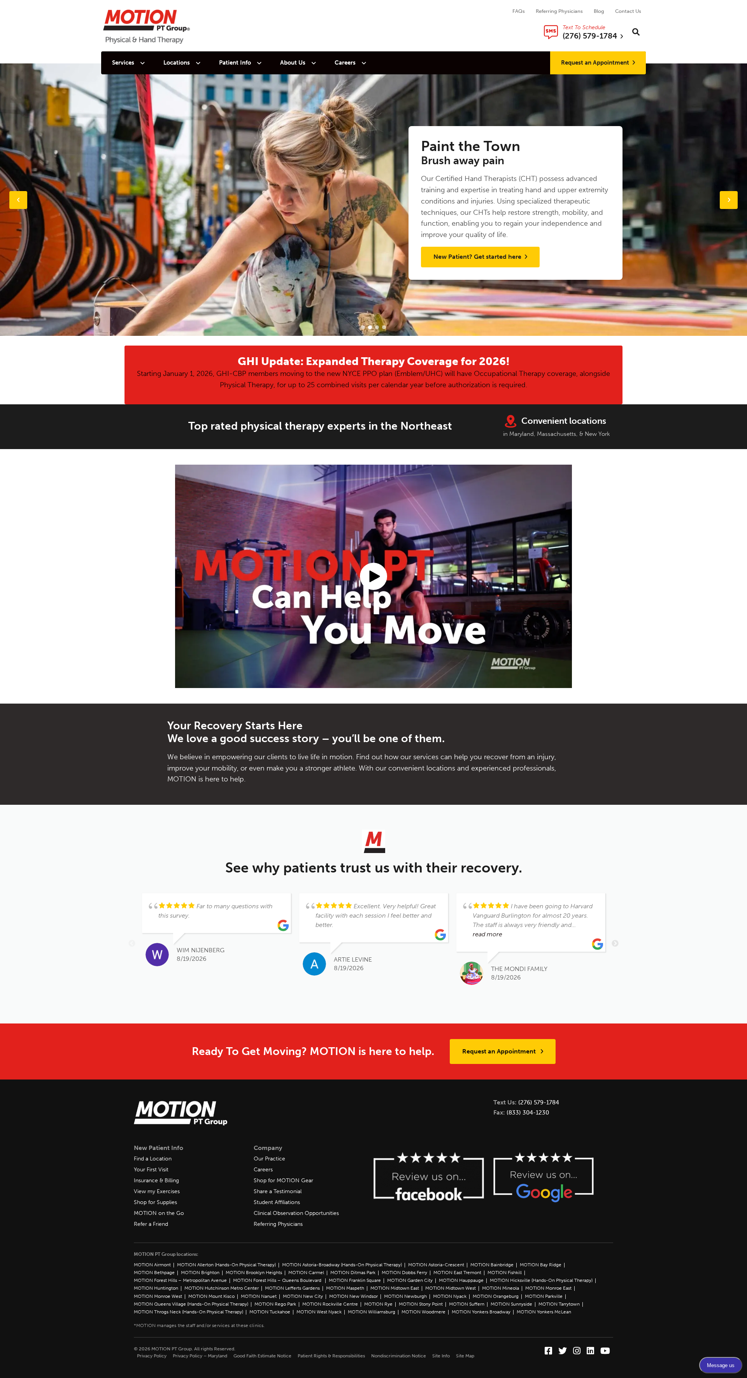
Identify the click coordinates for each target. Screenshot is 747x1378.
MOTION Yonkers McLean (544, 1312)
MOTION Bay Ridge (540, 1264)
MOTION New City (303, 1296)
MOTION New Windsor (353, 1296)
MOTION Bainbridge (492, 1264)
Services (123, 62)
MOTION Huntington (156, 1288)
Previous (132, 944)
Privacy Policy (152, 1356)
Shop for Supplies (155, 1202)
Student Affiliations (277, 1202)
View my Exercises (157, 1191)
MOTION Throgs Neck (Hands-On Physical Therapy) (188, 1312)
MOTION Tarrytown (559, 1304)
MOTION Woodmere (423, 1312)
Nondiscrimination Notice (398, 1356)
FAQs (518, 11)
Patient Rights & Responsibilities (331, 1356)
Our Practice (269, 1158)
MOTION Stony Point (421, 1304)
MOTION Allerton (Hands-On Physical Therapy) (226, 1264)
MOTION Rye (378, 1304)
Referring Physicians (559, 11)
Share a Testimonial (278, 1191)
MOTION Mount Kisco (211, 1296)
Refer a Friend (151, 1224)
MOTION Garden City (410, 1280)
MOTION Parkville (544, 1296)
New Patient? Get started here (478, 256)
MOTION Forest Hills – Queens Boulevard (278, 1280)
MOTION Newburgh (405, 1296)
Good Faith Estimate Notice (262, 1356)
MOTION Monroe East (548, 1288)
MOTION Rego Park (275, 1304)
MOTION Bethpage (154, 1272)
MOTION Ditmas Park (352, 1272)
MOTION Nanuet (259, 1296)
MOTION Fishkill (504, 1272)
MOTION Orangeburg (496, 1296)
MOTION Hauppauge (461, 1280)
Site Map (465, 1356)
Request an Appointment (595, 62)
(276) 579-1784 (538, 1102)
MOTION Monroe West (158, 1296)
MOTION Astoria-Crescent (436, 1264)
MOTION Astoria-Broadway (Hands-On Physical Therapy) (342, 1264)
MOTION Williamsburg (371, 1312)
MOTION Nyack (449, 1296)
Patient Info (235, 62)
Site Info (441, 1356)
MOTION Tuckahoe (269, 1312)
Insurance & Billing (156, 1180)
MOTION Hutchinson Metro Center (221, 1288)
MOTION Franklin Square (355, 1280)
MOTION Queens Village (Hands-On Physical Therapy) (191, 1304)
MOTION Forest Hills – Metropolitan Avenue (180, 1280)
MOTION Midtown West (450, 1288)
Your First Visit (151, 1169)
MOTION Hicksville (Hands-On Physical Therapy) (541, 1280)
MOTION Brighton (200, 1272)
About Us (292, 62)
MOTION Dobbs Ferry (404, 1272)
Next (615, 944)
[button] (363, 327)
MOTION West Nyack (319, 1312)
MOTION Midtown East (394, 1288)
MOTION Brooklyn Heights (254, 1272)
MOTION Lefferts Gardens (292, 1288)
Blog (599, 11)
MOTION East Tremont (457, 1272)
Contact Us (628, 11)
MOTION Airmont (152, 1264)
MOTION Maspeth (345, 1288)
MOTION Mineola (500, 1288)
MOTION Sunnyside (511, 1304)
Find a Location (153, 1158)
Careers (345, 62)
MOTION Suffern (466, 1304)
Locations (176, 62)
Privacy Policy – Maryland (200, 1356)
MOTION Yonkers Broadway (481, 1312)
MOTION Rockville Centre (330, 1304)
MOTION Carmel (306, 1272)
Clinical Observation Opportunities (296, 1213)
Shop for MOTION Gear (283, 1180)
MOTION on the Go (159, 1213)
